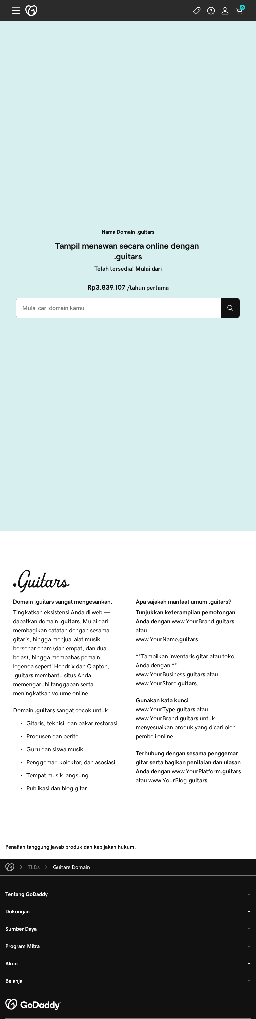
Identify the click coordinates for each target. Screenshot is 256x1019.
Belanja (13, 980)
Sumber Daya (21, 928)
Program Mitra (22, 946)
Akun (11, 963)
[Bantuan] (211, 10)
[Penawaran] (197, 10)
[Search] (230, 308)
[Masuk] (225, 10)
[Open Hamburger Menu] (13, 10)
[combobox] (118, 308)
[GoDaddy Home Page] (33, 1004)
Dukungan (17, 911)
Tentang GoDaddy (26, 894)
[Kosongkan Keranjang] (239, 10)
